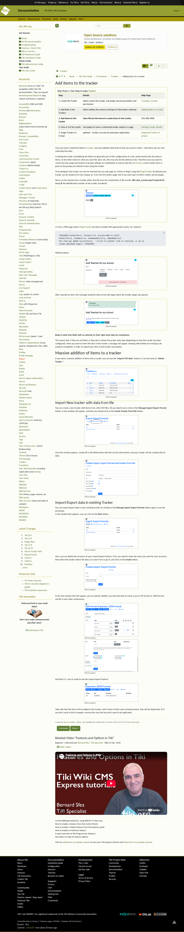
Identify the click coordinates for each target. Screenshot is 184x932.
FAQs (50, 897)
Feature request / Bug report (30, 897)
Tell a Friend (24, 446)
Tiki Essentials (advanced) (36, 590)
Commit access (85, 866)
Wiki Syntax (24, 498)
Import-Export (25, 262)
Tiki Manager (25, 459)
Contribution (24, 175)
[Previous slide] (62, 43)
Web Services (25, 491)
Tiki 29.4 (28, 539)
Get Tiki (84, 3)
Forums (51, 884)
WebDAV (23, 485)
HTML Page (24, 253)
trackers (63, 71)
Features (21, 19)
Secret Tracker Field (33, 552)
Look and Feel (25, 298)
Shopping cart (25, 404)
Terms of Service (85, 878)
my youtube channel (81, 842)
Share (21, 401)
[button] (145, 66)
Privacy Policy (84, 881)
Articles (22, 111)
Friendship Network (27, 240)
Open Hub (143, 873)
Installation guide (55, 863)
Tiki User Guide (85, 77)
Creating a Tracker (149, 101)
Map (21, 304)
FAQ (20, 227)
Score (21, 375)
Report (22, 359)
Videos (20, 907)
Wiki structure (25, 501)
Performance (24, 336)
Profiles (22, 353)
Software (62, 3)
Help (93, 3)
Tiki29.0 (28, 561)
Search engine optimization (31, 378)
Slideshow (23, 411)
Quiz (21, 365)
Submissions (35, 111)
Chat (21, 149)
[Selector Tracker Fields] (60, 77)
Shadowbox (24, 394)
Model (20, 891)
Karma (22, 285)
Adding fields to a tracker (152, 110)
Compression (24, 162)
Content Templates (27, 172)
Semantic (23, 391)
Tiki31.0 (28, 558)
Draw (21, 214)
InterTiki (22, 278)
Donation (21, 882)
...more (24, 568)
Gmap (21, 243)
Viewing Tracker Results (151, 127)
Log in (177, 11)
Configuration (54, 866)
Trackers (114, 77)
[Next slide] (164, 43)
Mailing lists (53, 894)
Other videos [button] (65, 747)
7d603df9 (30, 928)
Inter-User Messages (28, 275)
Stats (21, 433)
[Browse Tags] (57, 71)
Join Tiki (20, 894)
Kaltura (22, 282)
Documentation (25, 204)
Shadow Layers (25, 398)
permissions (137, 163)
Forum (22, 236)
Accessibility (24, 104)
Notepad (22, 330)
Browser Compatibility (29, 136)
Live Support (24, 288)
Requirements (34, 19)
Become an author (56, 876)
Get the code (84, 870)
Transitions (23, 465)
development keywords (31, 96)
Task (21, 443)
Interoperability (26, 272)
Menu (21, 307)
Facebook (143, 866)
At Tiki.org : (40, 3)
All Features (101, 77)
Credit (21, 185)
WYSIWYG (23, 517)
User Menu (24, 478)
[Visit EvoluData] (73, 41)
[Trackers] (62, 77)
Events (20, 904)
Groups (22, 246)
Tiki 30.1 (28, 535)
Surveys (22, 436)
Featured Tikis (129, 3)
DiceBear (29, 564)
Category (23, 146)
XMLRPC (22, 520)
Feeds (21, 372)
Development (85, 860)
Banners (22, 117)
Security (22, 388)
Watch (22, 482)
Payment (23, 333)
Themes (112, 873)
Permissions (24, 340)
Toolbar (22, 362)
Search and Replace (27, 385)
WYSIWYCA (24, 514)
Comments (63, 728)
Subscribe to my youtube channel (137, 842)
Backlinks (23, 114)
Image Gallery (25, 259)
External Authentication (29, 224)
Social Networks (26, 417)
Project (51, 3)
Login (21, 291)
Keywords (23, 86)
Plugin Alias (30, 542)
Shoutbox (23, 407)
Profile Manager (26, 356)
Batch (21, 120)
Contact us (112, 47)
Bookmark (23, 133)
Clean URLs (24, 153)
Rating (22, 369)
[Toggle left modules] (57, 25)
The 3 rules (83, 863)
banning (37, 472)
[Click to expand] (111, 203)
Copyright (23, 182)
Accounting (24, 107)
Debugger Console (27, 198)
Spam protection (26, 420)
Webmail (23, 488)
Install (55, 19)
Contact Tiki (22, 879)
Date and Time (25, 194)
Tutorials (51, 873)
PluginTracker (146, 172)
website (66, 842)
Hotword (23, 249)
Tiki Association (24, 876)
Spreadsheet (24, 430)
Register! (144, 3)
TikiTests (22, 452)
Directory (23, 201)
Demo (20, 870)
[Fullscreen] (182, 2)
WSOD (22, 511)
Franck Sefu (135, 722)
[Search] (127, 26)
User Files (23, 475)
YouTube (143, 876)
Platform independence (29, 343)
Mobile (22, 314)
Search (22, 382)
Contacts (23, 165)
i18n (21, 256)
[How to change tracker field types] (65, 77)
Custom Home (25, 188)
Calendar (23, 143)
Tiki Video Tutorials (33, 581)
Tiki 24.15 (29, 548)
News (117, 3)
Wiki (21, 494)
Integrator (23, 269)
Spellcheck (23, 427)
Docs (21, 211)
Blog (21, 130)
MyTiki (22, 323)
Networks (144, 860)
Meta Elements (25, 311)
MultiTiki (23, 320)
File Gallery (24, 233)
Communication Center (29, 159)
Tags (21, 440)
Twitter (142, 863)
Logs (21, 294)
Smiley (22, 414)
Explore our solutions (94, 47)
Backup (63, 19)
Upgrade (72, 19)
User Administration (28, 469)
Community (23, 888)
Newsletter (24, 327)
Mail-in (22, 301)
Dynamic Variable (26, 220)
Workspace (24, 507)
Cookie (22, 178)
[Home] (57, 77)
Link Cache (23, 140)
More (74, 728)
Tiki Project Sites (117, 860)
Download (46, 19)
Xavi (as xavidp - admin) (72, 722)
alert (33, 446)
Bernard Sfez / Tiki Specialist (90, 743)
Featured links (25, 230)
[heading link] (100, 83)
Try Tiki (73, 3)
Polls (21, 349)
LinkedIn (143, 870)
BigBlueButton (25, 124)
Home (71, 77)
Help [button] (81, 19)
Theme (22, 456)
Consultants (53, 901)
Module (22, 317)
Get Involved (105, 3)
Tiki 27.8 (28, 545)
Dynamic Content (26, 217)
